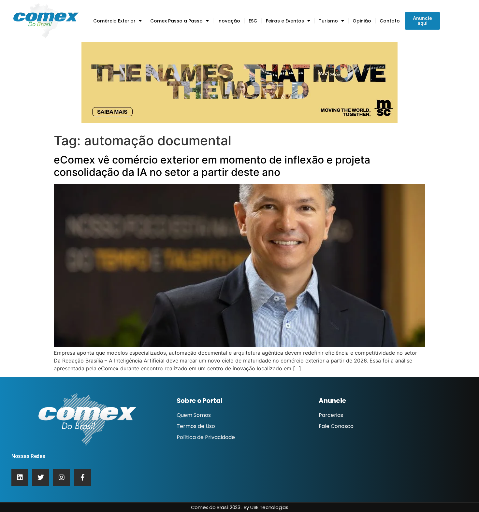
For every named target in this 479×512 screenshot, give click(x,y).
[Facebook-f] (82, 477)
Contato (390, 21)
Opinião (362, 21)
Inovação (228, 21)
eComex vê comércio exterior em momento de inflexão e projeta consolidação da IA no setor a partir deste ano (212, 165)
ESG (253, 21)
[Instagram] (61, 477)
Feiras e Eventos (285, 21)
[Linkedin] (19, 477)
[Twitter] (40, 477)
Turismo (328, 21)
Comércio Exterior (114, 21)
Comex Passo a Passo (176, 21)
